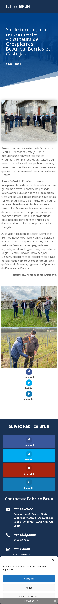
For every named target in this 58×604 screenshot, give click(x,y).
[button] (53, 560)
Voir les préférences (29, 596)
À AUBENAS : (23, 554)
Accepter (29, 578)
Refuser (29, 587)
